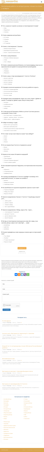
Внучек (5, 147)
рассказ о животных (8, 78)
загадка (5, 108)
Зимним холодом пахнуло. (10, 48)
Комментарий (6, 294)
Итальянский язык (28, 407)
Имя (3, 284)
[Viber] (25, 274)
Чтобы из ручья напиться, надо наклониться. (14, 128)
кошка (5, 138)
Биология (6, 403)
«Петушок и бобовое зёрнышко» (11, 58)
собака (5, 139)
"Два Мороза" (7, 156)
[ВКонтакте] (16, 274)
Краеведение (27, 408)
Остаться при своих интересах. (11, 91)
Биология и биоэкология (9, 427)
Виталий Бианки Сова (8, 358)
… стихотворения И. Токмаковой (11, 212)
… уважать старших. (8, 202)
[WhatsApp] (28, 274)
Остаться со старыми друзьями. (11, 89)
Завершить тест (22, 248)
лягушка (6, 141)
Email (4, 289)
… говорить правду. (8, 204)
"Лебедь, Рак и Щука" (9, 191)
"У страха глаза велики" (9, 240)
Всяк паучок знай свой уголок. (10, 126)
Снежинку (6, 32)
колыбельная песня (8, 104)
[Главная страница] (9, 1)
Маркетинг (6, 431)
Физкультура (7, 421)
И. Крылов (6, 39)
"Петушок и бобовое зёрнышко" (11, 160)
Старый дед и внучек (8, 184)
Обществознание (8, 412)
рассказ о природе (8, 82)
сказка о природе (8, 84)
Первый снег (7, 30)
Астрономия (27, 401)
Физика (5, 416)
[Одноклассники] (19, 274)
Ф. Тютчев (6, 37)
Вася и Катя (6, 149)
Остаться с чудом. (8, 95)
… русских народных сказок (10, 216)
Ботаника (6, 439)
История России (7, 408)
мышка (5, 136)
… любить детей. (7, 200)
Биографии (6, 401)
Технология (26, 418)
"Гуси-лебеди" (7, 236)
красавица (6, 229)
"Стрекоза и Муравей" (9, 189)
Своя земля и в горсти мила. (10, 130)
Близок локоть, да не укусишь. (11, 124)
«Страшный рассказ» (8, 171)
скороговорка (7, 106)
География (6, 405)
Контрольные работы (10, 13)
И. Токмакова (7, 43)
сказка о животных (8, 80)
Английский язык (7, 399)
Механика (6, 429)
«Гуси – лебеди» (7, 61)
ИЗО (25, 405)
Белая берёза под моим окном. (11, 50)
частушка (6, 102)
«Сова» (5, 59)
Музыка (26, 410)
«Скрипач (6, 69)
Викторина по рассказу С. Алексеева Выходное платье (17, 371)
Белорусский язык (28, 403)
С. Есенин (6, 41)
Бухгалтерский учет (8, 437)
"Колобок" (6, 238)
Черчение (6, 423)
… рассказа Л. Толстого (9, 214)
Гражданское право (8, 433)
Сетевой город (30, 449)
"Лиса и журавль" (8, 158)
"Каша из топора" (8, 241)
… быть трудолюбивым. (9, 206)
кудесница (6, 227)
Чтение (26, 399)
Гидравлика (6, 435)
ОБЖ (25, 414)
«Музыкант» (6, 72)
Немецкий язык (27, 412)
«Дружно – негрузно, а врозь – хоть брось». (14, 117)
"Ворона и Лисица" (8, 193)
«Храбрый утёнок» (8, 173)
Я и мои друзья (6, 321)
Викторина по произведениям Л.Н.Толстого (14, 384)
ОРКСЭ (25, 416)
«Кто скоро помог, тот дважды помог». (13, 115)
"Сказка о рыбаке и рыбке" (10, 162)
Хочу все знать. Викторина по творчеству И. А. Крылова (18, 333)
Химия (5, 418)
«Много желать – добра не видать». (12, 119)
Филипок (6, 151)
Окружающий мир (8, 414)
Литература (18, 13)
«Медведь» (6, 70)
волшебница (7, 225)
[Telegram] (22, 274)
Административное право (10, 425)
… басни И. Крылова (8, 218)
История (6, 407)
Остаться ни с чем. (8, 93)
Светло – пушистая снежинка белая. (12, 52)
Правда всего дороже (9, 182)
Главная (3, 13)
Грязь (5, 28)
